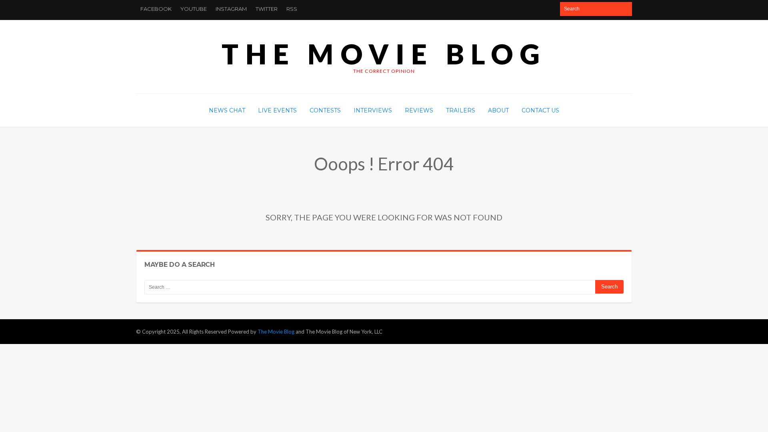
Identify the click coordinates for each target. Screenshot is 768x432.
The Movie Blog (384, 54)
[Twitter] (511, 9)
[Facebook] (498, 9)
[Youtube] (524, 9)
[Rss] (549, 9)
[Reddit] (536, 9)
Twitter (267, 9)
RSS (291, 9)
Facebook (156, 9)
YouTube (193, 9)
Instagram (231, 9)
